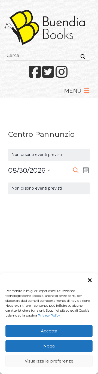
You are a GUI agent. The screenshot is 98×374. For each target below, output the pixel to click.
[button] (90, 280)
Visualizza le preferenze (49, 361)
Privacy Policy (49, 315)
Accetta (49, 331)
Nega (49, 346)
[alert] (49, 188)
